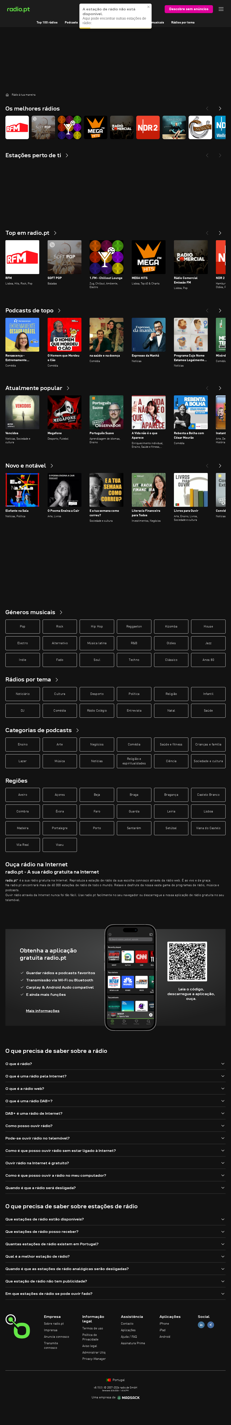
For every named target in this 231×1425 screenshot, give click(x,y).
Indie (22, 660)
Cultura (59, 694)
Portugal (118, 1380)
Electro (22, 643)
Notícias (97, 761)
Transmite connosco (51, 1345)
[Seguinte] (220, 231)
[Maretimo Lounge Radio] (174, 127)
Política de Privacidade (90, 1337)
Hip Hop (97, 626)
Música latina (97, 643)
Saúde (208, 710)
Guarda (134, 811)
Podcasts (71, 22)
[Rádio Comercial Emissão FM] (122, 127)
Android (164, 1336)
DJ (22, 710)
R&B (134, 643)
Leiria (171, 811)
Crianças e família (208, 744)
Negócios (97, 744)
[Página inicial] (7, 95)
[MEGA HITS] (95, 127)
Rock (59, 626)
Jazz (208, 643)
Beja (97, 794)
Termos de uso (92, 1328)
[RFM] (17, 127)
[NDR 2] (148, 127)
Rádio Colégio (97, 710)
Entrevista (134, 710)
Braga (134, 794)
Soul (97, 660)
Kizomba (171, 626)
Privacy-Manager (94, 1358)
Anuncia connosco (56, 1336)
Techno (134, 660)
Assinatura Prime (133, 1343)
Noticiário (23, 694)
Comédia (59, 710)
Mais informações (43, 1010)
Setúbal (171, 828)
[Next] (220, 106)
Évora (60, 811)
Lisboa (208, 811)
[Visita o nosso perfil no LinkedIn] (201, 1325)
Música (60, 761)
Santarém (134, 828)
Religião (171, 694)
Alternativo (60, 643)
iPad (162, 1330)
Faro (97, 811)
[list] (115, 127)
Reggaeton (134, 626)
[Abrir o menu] (221, 9)
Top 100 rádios (47, 22)
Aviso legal (89, 1346)
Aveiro (22, 794)
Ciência (171, 761)
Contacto (127, 1323)
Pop (22, 626)
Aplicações (128, 1330)
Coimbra (22, 811)
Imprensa (50, 1330)
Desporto (97, 694)
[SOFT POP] (43, 127)
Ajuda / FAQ (129, 1336)
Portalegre (60, 828)
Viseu (60, 844)
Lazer (22, 761)
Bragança (171, 794)
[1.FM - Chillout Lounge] (69, 127)
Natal (171, 710)
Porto (97, 828)
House (208, 626)
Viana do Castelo (208, 828)
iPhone (164, 1323)
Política (134, 694)
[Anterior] (207, 231)
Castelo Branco (208, 794)
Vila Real (22, 844)
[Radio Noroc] (200, 127)
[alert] (115, 16)
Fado (59, 660)
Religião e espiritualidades (134, 761)
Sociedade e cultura (208, 761)
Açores (60, 794)
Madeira (22, 828)
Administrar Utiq (94, 1352)
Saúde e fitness (171, 744)
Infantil (208, 694)
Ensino (23, 744)
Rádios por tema (182, 22)
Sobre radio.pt (54, 1323)
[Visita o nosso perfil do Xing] (211, 1325)
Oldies (171, 643)
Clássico (171, 660)
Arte (60, 744)
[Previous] (207, 106)
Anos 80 (208, 660)
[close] (148, 7)
